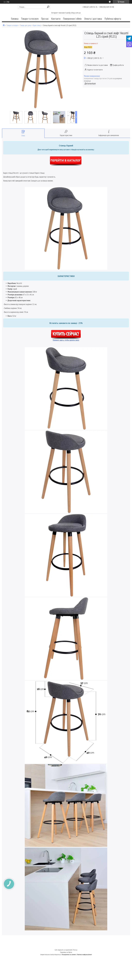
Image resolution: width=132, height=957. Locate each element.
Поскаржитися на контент (69, 954)
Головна (14, 18)
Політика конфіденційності (84, 954)
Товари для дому (25, 25)
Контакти (55, 18)
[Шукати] (48, 7)
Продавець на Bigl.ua (66, 952)
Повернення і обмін (72, 18)
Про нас (45, 18)
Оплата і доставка (93, 18)
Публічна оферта (113, 18)
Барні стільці (37, 25)
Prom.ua (75, 950)
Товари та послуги (30, 18)
